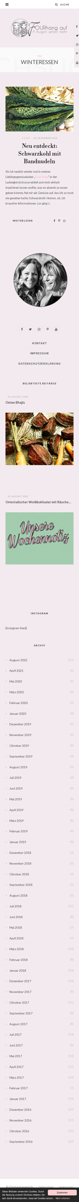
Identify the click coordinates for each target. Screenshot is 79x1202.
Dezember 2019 (20, 724)
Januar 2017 (17, 1099)
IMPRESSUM (39, 353)
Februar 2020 (18, 703)
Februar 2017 (18, 1088)
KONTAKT (39, 343)
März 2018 (16, 949)
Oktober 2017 (19, 1002)
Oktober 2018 (19, 874)
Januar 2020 (17, 713)
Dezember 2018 (20, 852)
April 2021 (16, 670)
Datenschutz (46, 1186)
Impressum (66, 1186)
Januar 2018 (17, 970)
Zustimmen (62, 1192)
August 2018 (18, 895)
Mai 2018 (15, 927)
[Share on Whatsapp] (64, 220)
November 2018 (20, 863)
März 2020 (16, 692)
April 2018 (16, 938)
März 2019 (16, 820)
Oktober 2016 (19, 1131)
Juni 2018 (16, 917)
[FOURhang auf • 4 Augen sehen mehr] (39, 27)
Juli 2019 (15, 777)
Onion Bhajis (15, 402)
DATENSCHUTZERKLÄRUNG (39, 363)
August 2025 (18, 660)
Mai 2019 (15, 799)
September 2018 (20, 885)
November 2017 (20, 992)
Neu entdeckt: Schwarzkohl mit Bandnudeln (39, 154)
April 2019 (16, 810)
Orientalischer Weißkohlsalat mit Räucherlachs (39, 502)
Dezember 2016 (20, 1109)
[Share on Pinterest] (59, 220)
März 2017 (16, 1077)
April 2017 (16, 1067)
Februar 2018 (18, 960)
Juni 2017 (16, 1045)
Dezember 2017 (20, 981)
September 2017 (20, 1013)
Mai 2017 (15, 1056)
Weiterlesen (23, 220)
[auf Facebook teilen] (54, 220)
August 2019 (18, 767)
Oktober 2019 (19, 745)
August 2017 (18, 1024)
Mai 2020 (15, 681)
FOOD (26, 138)
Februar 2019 (18, 831)
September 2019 (20, 756)
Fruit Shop (41, 177)
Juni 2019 (16, 788)
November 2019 (20, 735)
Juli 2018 (15, 906)
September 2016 (20, 1141)
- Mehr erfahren (62, 1198)
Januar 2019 (17, 842)
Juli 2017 (15, 1034)
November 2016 (20, 1120)
